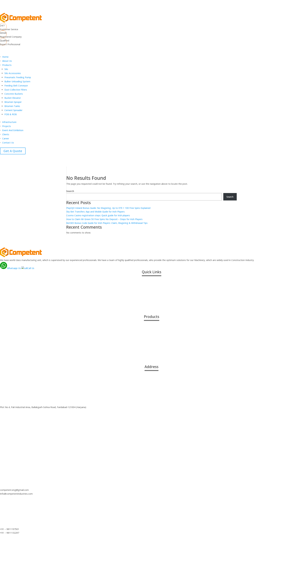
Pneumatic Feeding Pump (17, 77)
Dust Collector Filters (16, 358)
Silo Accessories (12, 73)
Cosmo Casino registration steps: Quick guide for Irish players (98, 215)
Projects (6, 126)
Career (5, 138)
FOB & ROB (10, 114)
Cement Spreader (13, 110)
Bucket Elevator (12, 97)
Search (70, 191)
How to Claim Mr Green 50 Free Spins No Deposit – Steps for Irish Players (104, 219)
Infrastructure (9, 122)
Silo (6, 69)
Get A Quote (12, 151)
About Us (7, 60)
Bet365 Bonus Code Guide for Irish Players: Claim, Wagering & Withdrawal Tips (107, 222)
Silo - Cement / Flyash (16, 326)
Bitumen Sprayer (13, 101)
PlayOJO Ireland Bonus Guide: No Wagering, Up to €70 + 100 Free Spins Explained (108, 207)
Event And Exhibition (12, 130)
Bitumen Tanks (12, 106)
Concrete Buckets (13, 93)
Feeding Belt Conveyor (16, 85)
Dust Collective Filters (15, 89)
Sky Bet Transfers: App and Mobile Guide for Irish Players (95, 211)
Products (7, 65)
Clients (5, 134)
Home (5, 56)
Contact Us (8, 142)
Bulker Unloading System (17, 81)
